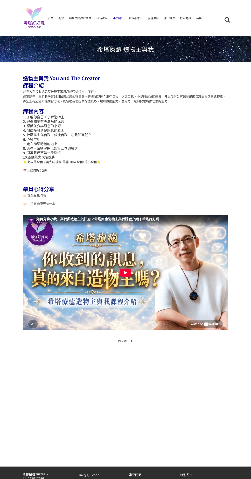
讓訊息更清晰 (36, 195)
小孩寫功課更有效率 (41, 203)
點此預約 (122, 341)
